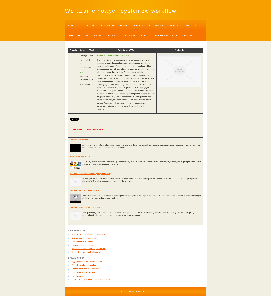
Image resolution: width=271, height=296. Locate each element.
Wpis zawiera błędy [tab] (95, 129)
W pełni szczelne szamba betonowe (86, 265)
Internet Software (166, 36)
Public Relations (78, 36)
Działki (124, 25)
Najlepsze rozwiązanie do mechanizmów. (88, 234)
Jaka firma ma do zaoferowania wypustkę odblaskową (90, 174)
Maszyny (175, 25)
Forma (145, 36)
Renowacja (108, 25)
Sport (97, 36)
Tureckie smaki (78, 276)
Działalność (88, 25)
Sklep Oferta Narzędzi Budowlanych (86, 252)
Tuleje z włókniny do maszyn (83, 245)
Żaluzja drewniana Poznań (80, 157)
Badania (139, 25)
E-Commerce (156, 25)
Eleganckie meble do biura (82, 241)
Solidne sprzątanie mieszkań (83, 272)
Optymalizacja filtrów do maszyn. (85, 238)
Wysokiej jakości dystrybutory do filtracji (85, 191)
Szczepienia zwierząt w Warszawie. (86, 269)
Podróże (130, 36)
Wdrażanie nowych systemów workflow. (85, 208)
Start (71, 25)
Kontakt (189, 36)
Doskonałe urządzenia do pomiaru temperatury (91, 279)
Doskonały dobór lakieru (79, 140)
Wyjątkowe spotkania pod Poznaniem (87, 261)
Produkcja (113, 36)
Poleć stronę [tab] (77, 129)
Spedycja (191, 25)
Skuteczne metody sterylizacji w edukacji (89, 249)
